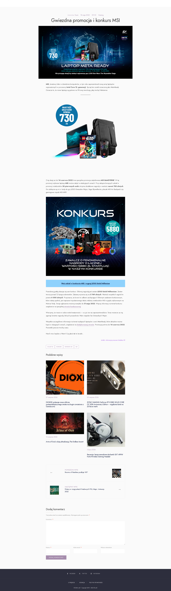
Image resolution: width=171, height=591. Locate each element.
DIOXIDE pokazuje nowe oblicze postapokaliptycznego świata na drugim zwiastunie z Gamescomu (65, 404)
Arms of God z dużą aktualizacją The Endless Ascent (64, 442)
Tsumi (76, 15)
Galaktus (50, 347)
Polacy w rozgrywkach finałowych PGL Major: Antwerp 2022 (84, 489)
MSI (76, 347)
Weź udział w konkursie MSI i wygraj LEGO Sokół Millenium (85, 283)
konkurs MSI (68, 347)
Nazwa (48, 547)
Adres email (77, 547)
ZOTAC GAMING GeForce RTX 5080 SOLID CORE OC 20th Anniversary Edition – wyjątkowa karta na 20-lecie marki (105, 404)
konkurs (59, 347)
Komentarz (49, 519)
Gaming (101, 15)
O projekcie (71, 582)
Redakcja (82, 582)
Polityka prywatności (96, 582)
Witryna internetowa (106, 547)
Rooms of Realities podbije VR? (76, 471)
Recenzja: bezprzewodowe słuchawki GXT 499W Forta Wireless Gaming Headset (105, 455)
